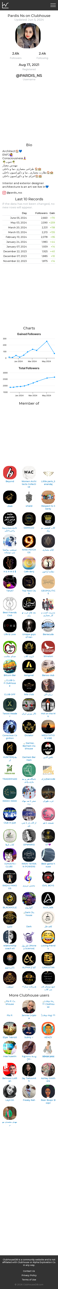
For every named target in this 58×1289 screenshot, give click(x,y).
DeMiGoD (29, 527)
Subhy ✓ (29, 1037)
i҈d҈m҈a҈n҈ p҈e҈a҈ (48, 1056)
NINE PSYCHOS (29, 551)
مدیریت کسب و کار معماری (48, 614)
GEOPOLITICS (48, 592)
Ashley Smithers (48, 1079)
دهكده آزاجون (48, 571)
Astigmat (29, 675)
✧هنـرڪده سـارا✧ (29, 988)
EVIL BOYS (48, 885)
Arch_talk (48, 907)
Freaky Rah (29, 1100)
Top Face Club (29, 592)
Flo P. (10, 1015)
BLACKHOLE (10, 907)
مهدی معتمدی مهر (9, 1123)
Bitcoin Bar (10, 675)
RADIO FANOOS (10, 887)
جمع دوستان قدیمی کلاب (48, 988)
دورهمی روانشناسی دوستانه (10, 551)
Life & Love (10, 634)
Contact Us (29, 1271)
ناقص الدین (48, 757)
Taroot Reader (10, 715)
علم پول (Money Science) (29, 947)
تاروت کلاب (29, 656)
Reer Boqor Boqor (48, 1101)
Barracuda (48, 634)
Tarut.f (9, 590)
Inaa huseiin (9, 1056)
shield (29, 506)
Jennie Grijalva (29, 1017)
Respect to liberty (48, 507)
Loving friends (48, 947)
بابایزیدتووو (10, 967)
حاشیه (9, 926)
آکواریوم (29, 907)
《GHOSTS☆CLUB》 (10, 865)
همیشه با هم (48, 822)
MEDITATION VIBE (48, 737)
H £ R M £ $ (10, 571)
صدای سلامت (10, 656)
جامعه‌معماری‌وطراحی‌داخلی (9, 529)
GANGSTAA (48, 967)
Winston (48, 656)
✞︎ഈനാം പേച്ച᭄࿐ (29, 1057)
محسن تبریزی (29, 885)
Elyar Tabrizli (10, 1037)
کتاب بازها (10, 844)
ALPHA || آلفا (29, 967)
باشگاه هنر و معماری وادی (29, 780)
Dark (29, 926)
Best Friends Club (10, 614)
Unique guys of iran (29, 635)
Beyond (10, 481)
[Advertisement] (29, 114)
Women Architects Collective (29, 484)
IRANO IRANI (10, 801)
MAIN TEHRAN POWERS (29, 865)
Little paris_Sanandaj (48, 483)
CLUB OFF (9, 694)
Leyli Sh (10, 1100)
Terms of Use (29, 1279)
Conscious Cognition (10, 737)
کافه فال (48, 926)
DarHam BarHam (29, 758)
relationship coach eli (9, 947)
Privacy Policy (29, 1275)
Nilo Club (29, 694)
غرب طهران (48, 801)
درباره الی (48, 694)
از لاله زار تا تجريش (29, 824)
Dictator (29, 735)
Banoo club (48, 675)
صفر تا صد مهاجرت (29, 802)
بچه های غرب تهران (29, 614)
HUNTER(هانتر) (10, 758)
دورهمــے (10, 986)
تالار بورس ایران (29, 713)
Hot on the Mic (48, 715)
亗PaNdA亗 (29, 844)
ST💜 (48, 844)
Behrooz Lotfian (9, 1079)
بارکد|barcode (48, 779)
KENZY (48, 1037)
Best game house (48, 865)
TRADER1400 (9, 779)
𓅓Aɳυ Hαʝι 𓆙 (48, 1015)
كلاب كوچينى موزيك (48, 529)
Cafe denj (29, 571)
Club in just (10, 822)
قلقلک (9, 506)
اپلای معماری (48, 549)
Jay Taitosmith (29, 1079)
